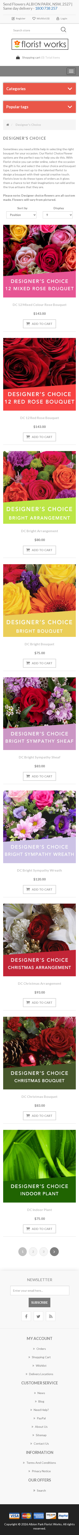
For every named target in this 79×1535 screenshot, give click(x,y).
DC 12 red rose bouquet (39, 418)
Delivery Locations (41, 1374)
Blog (41, 1401)
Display (59, 208)
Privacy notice (41, 1471)
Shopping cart (41, 1357)
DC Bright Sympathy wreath (39, 870)
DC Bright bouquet (39, 644)
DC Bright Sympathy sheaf (39, 757)
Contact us (41, 1443)
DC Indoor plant (39, 1210)
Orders (41, 1348)
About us (41, 1426)
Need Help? (41, 1410)
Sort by (22, 208)
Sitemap (41, 1435)
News (41, 1393)
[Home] (7, 124)
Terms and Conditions (41, 1462)
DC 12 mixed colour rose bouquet (40, 305)
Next (54, 1251)
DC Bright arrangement (39, 531)
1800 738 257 (46, 8)
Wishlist (41, 1365)
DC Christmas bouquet (39, 1096)
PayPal (41, 1418)
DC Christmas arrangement (39, 983)
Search (41, 1490)
